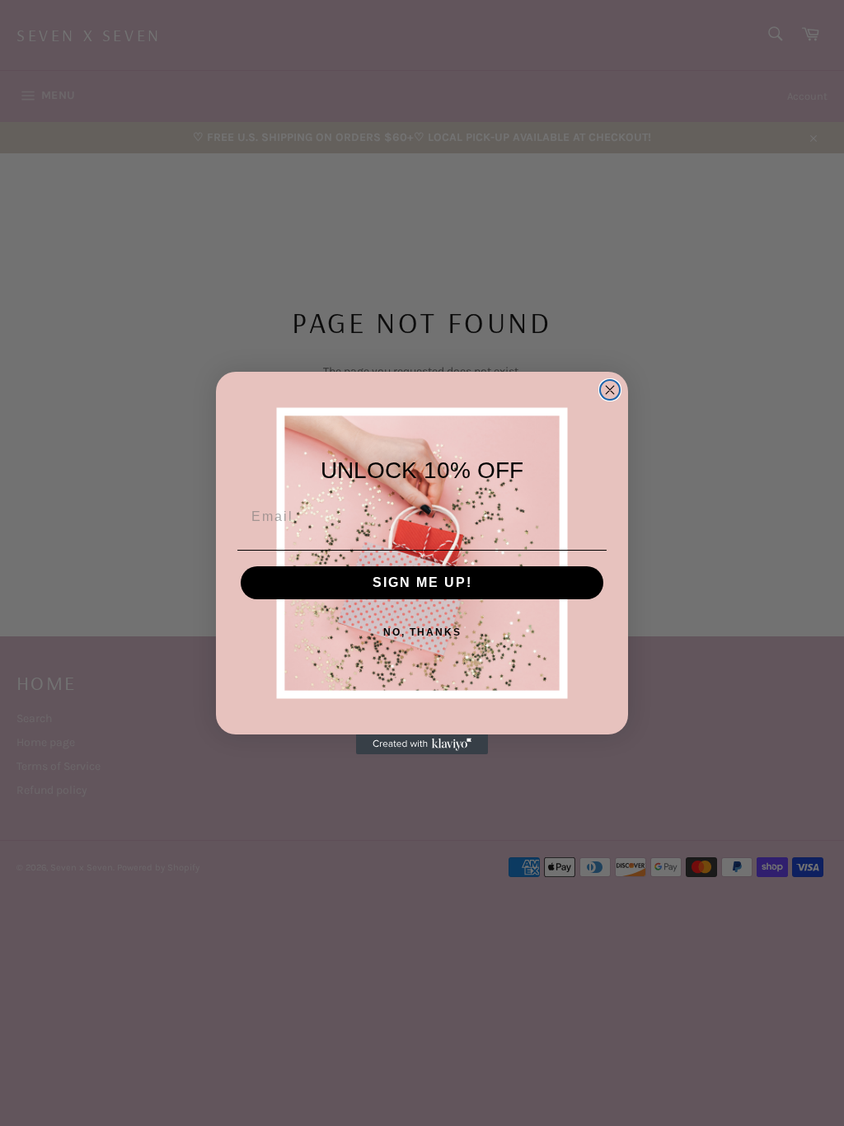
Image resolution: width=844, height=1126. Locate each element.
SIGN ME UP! (422, 582)
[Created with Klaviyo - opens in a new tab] (422, 744)
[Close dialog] (610, 390)
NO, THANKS (422, 632)
